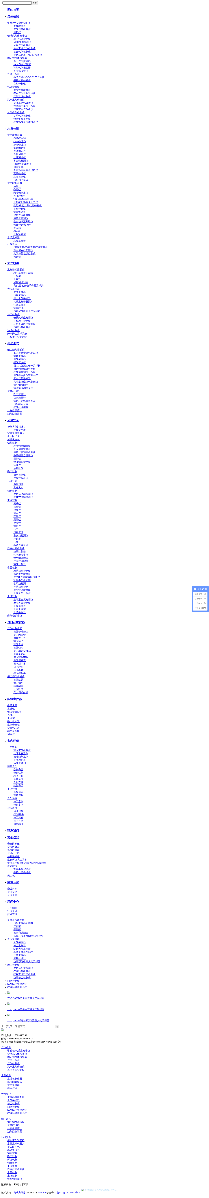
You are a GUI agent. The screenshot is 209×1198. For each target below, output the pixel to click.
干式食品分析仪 (22, 593)
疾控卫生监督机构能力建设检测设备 (27, 863)
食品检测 (12, 567)
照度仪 (17, 510)
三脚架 (17, 276)
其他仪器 (13, 837)
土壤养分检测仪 (22, 603)
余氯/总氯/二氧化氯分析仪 (27, 205)
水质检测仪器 (14, 135)
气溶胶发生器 (20, 554)
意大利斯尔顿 (20, 692)
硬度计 (17, 522)
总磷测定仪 (19, 151)
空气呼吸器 (13, 847)
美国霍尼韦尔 (20, 657)
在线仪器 (12, 244)
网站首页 (13, 9)
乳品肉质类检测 (22, 580)
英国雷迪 (18, 644)
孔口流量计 (19, 394)
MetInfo (42, 1192)
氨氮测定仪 (19, 148)
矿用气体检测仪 (22, 115)
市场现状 (18, 795)
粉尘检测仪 (13, 314)
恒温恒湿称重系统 (23, 388)
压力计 (17, 529)
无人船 (17, 228)
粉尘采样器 (19, 295)
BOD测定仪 (19, 144)
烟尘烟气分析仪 (15, 676)
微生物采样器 (20, 558)
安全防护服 (13, 843)
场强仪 (17, 465)
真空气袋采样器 (22, 378)
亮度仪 (17, 516)
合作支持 (18, 782)
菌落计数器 (19, 564)
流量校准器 (13, 391)
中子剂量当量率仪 (23, 455)
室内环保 (13, 740)
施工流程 (18, 817)
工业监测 (12, 500)
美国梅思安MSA (22, 651)
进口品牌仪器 (16, 622)
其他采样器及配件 (23, 301)
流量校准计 (19, 308)
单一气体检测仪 (22, 39)
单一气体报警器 (22, 61)
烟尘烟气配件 (20, 385)
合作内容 (18, 769)
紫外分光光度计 (22, 224)
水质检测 (13, 128)
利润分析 (18, 776)
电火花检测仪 (20, 535)
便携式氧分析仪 (22, 80)
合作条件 (18, 779)
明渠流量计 (19, 167)
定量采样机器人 (15, 433)
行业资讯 (12, 911)
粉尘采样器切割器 (23, 272)
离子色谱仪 (19, 173)
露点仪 (17, 506)
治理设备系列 (20, 753)
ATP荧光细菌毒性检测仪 (26, 577)
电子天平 (12, 705)
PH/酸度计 (19, 196)
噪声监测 (12, 471)
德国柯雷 (18, 686)
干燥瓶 (17, 279)
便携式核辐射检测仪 (24, 452)
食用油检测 (19, 583)
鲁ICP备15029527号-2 (68, 1192)
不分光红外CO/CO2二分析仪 (28, 77)
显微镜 (11, 708)
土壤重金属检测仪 (23, 599)
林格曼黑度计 (14, 410)
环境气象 (12, 481)
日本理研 (18, 667)
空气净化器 (19, 760)
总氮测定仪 (19, 154)
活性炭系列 (19, 763)
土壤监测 (12, 596)
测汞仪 (11, 734)
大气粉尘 (13, 263)
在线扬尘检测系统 (17, 337)
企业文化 (12, 892)
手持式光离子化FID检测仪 (27, 55)
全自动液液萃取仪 (23, 221)
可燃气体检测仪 (22, 45)
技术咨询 (18, 820)
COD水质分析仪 (22, 164)
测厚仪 (17, 519)
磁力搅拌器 (13, 721)
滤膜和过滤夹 (20, 282)
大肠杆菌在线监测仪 (24, 253)
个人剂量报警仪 (22, 449)
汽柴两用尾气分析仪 (24, 106)
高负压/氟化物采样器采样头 (28, 285)
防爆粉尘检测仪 (22, 327)
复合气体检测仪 (22, 51)
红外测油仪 (19, 157)
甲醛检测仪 (19, 26)
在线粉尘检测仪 (22, 321)
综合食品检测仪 (22, 574)
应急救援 (12, 866)
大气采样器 (13, 288)
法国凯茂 (18, 689)
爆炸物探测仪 (14, 615)
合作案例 (18, 804)
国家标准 (18, 824)
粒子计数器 (19, 551)
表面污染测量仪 (22, 446)
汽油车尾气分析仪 (23, 109)
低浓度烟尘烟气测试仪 (25, 353)
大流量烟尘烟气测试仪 (25, 381)
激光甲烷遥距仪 (22, 119)
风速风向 (18, 487)
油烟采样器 (19, 356)
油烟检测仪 (13, 330)
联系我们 (13, 830)
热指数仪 (18, 468)
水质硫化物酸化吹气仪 (25, 202)
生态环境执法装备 (17, 859)
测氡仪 (17, 32)
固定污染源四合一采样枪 (26, 365)
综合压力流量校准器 (24, 401)
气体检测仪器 (14, 628)
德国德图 (18, 683)
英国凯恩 (18, 679)
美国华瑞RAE (20, 631)
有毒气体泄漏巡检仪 (24, 93)
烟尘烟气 (13, 343)
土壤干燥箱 (19, 609)
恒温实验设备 (14, 712)
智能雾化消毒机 (15, 426)
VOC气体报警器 (22, 64)
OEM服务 (18, 814)
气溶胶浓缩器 (20, 561)
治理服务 (18, 811)
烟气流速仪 (19, 362)
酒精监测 (12, 490)
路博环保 (13, 882)
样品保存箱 (13, 731)
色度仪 (17, 189)
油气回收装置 (14, 413)
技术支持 (12, 914)
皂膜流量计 (19, 397)
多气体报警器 (20, 71)
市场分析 (12, 788)
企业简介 (12, 888)
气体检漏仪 (13, 87)
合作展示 (12, 798)
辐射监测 (12, 442)
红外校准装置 (20, 407)
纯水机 (17, 231)
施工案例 (18, 801)
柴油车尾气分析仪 (23, 103)
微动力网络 (19, 1192)
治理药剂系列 (20, 756)
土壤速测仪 (19, 606)
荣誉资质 (18, 785)
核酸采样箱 (13, 856)
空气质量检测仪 (22, 29)
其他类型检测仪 (15, 112)
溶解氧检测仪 (20, 218)
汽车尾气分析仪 (15, 99)
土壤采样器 (19, 612)
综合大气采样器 (22, 298)
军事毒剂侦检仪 (22, 869)
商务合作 (12, 766)
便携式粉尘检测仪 (23, 317)
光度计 (11, 715)
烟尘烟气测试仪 (15, 349)
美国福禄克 (19, 660)
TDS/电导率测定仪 (23, 199)
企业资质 (12, 895)
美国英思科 (19, 654)
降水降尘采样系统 (17, 333)
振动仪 (17, 503)
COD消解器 (19, 138)
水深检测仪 (19, 176)
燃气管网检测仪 (22, 90)
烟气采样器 (19, 359)
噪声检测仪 (19, 474)
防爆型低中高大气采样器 (26, 311)
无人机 (11, 875)
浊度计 (17, 186)
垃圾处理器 (13, 853)
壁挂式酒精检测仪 (23, 497)
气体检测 (13, 16)
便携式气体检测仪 (17, 35)
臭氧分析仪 (19, 83)
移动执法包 (13, 439)
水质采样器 (13, 237)
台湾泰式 (18, 670)
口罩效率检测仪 (15, 548)
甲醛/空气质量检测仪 (18, 23)
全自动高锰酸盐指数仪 (25, 170)
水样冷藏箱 (19, 234)
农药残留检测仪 (22, 570)
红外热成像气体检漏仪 (25, 122)
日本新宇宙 (19, 663)
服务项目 (12, 808)
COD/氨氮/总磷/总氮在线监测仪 (30, 247)
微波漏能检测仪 (22, 462)
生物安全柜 (19, 430)
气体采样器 (19, 305)
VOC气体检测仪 (22, 42)
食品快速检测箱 (22, 590)
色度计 (17, 542)
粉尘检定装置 (20, 404)
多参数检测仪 (20, 160)
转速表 (17, 538)
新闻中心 (13, 901)
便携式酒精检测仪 (23, 494)
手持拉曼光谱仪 (22, 872)
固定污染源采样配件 (24, 369)
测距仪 (17, 513)
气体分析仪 (13, 74)
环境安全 (13, 420)
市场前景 (18, 792)
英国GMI (18, 647)
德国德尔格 (19, 673)
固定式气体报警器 (17, 58)
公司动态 (12, 908)
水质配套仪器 (14, 183)
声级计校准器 (20, 478)
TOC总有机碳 (20, 180)
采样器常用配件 (15, 269)
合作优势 (18, 772)
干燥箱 (11, 718)
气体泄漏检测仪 (22, 96)
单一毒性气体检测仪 (24, 48)
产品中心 (12, 747)
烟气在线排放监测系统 (25, 375)
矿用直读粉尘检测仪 (24, 324)
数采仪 (17, 256)
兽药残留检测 (20, 587)
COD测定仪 (19, 141)
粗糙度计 (18, 532)
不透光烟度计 (20, 545)
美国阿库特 (19, 635)
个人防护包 (13, 436)
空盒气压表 (13, 728)
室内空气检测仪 (22, 750)
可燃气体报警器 (22, 67)
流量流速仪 (19, 212)
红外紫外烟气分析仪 (24, 372)
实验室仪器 (14, 699)
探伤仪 (17, 526)
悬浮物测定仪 (20, 192)
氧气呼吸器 (13, 850)
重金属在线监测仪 (23, 250)
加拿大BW (19, 638)
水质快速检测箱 (22, 215)
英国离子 (18, 641)
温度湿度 (18, 484)
